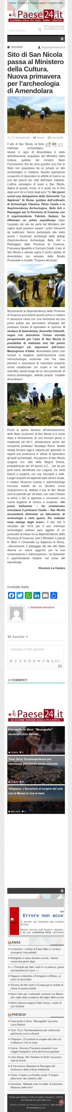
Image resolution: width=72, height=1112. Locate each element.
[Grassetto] (11, 661)
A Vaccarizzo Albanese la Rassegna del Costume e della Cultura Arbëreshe (33, 1067)
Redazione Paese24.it (53, 47)
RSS (62, 28)
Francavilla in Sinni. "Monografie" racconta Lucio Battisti (30, 731)
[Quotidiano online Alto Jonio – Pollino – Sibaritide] (36, 15)
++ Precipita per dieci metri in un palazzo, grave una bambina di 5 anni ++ (37, 968)
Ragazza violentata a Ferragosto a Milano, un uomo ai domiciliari (36, 977)
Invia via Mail (57, 137)
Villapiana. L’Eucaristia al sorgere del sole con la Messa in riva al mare (36, 1040)
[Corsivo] (15, 661)
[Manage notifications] (62, 1102)
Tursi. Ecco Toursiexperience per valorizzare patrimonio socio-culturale (33, 761)
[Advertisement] (36, 845)
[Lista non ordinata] (34, 661)
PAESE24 (19, 1014)
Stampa (40, 137)
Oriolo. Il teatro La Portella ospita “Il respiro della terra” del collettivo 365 (36, 4)
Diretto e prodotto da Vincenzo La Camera (29, 1104)
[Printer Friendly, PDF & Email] (54, 144)
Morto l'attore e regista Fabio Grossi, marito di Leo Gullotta (36, 1004)
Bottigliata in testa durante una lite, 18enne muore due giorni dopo (34, 959)
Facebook (51, 28)
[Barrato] (24, 661)
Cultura (14, 752)
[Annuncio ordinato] (29, 661)
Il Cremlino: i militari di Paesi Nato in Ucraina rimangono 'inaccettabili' (35, 950)
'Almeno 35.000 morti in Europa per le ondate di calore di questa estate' (37, 986)
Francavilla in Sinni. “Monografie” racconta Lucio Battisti (34, 1022)
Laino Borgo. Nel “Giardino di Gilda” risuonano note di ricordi (36, 1058)
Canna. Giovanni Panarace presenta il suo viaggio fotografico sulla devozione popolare (35, 1049)
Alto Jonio (15, 811)
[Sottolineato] (20, 661)
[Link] (48, 661)
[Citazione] (38, 661)
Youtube (57, 28)
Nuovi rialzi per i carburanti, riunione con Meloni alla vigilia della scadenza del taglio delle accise (37, 995)
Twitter (46, 28)
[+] (57, 661)
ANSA (16, 942)
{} (52, 661)
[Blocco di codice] (43, 661)
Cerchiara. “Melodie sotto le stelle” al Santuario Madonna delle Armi (37, 1085)
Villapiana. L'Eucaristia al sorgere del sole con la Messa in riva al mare (35, 791)
